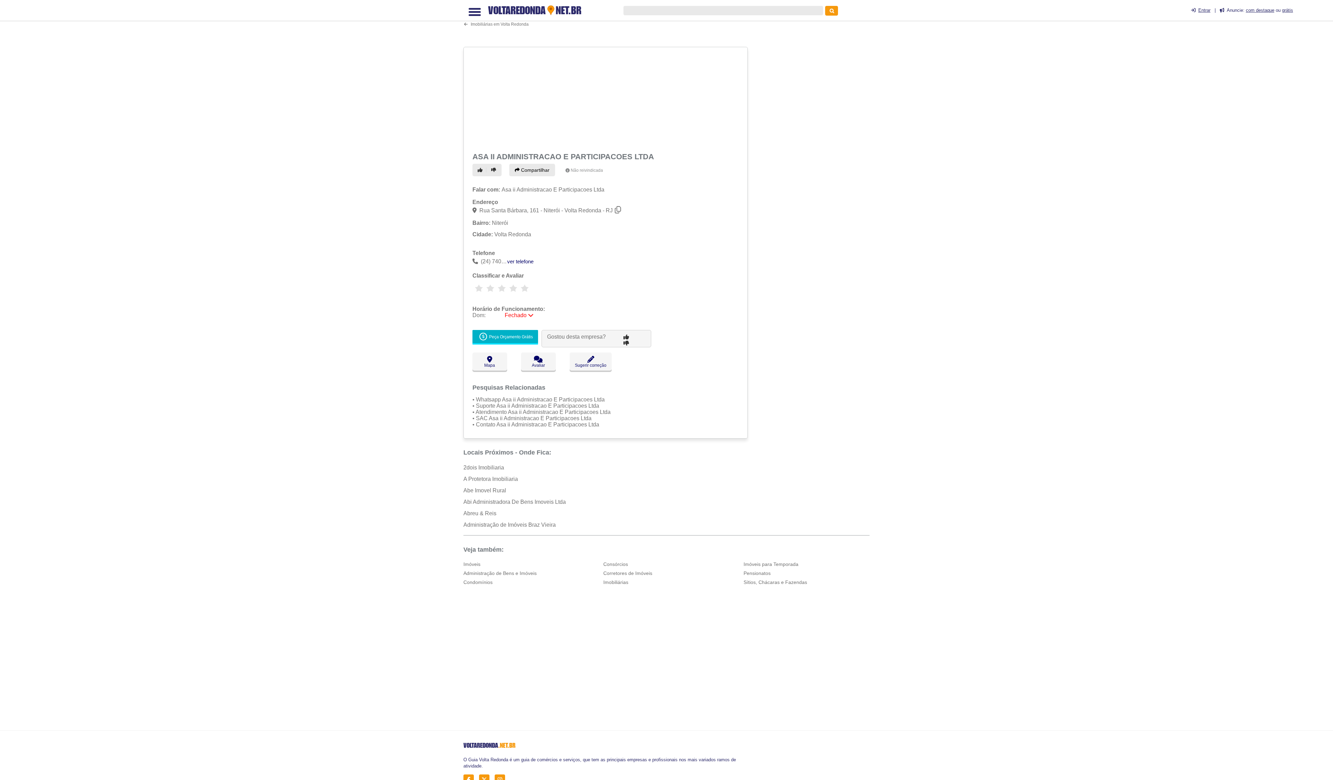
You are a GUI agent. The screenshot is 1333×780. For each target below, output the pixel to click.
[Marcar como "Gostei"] (481, 170)
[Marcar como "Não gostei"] (494, 170)
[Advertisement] (606, 98)
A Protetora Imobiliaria (490, 479)
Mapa (489, 365)
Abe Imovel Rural (484, 490)
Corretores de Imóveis (627, 573)
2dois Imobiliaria (483, 467)
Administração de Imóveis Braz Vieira (509, 525)
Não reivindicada (587, 170)
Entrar (1204, 10)
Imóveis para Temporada (771, 564)
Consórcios (615, 564)
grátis (1287, 10)
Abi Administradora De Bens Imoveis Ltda (514, 502)
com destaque (1260, 10)
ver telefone (520, 261)
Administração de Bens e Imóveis (500, 573)
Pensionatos (757, 573)
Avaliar (538, 365)
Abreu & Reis (479, 513)
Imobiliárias (615, 582)
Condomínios (478, 582)
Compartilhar (535, 170)
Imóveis (471, 564)
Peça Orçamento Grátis (510, 336)
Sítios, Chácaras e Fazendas (775, 582)
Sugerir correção (590, 365)
